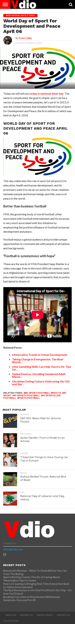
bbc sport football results (42, 393)
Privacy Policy (45, 615)
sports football (28, 398)
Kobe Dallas (25, 38)
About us (10, 615)
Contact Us (26, 615)
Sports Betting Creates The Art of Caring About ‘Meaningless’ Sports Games (31, 579)
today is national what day (46, 93)
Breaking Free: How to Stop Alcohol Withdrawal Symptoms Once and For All (31, 598)
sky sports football (26, 395)
